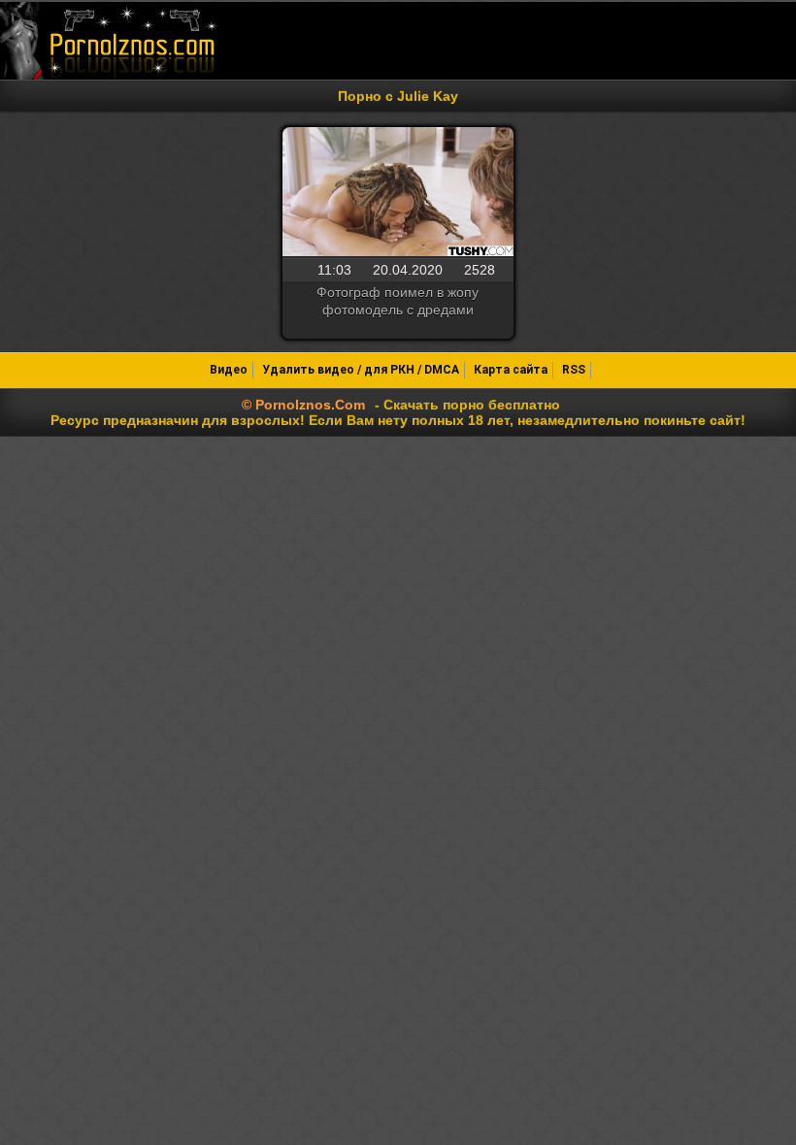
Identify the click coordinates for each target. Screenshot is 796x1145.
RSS (573, 369)
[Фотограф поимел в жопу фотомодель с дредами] (397, 193)
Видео (229, 369)
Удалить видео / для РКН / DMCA (360, 369)
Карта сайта (510, 369)
